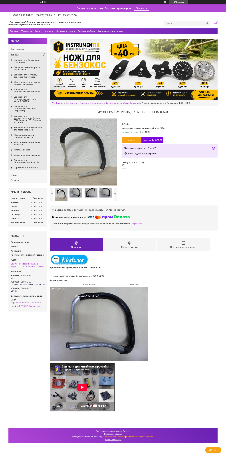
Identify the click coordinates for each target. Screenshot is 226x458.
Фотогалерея (17, 49)
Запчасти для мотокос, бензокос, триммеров (25, 75)
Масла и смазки (22, 149)
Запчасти (141, 8)
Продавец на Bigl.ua (113, 434)
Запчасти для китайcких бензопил (122, 103)
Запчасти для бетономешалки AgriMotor (27, 90)
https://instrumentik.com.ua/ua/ (26, 302)
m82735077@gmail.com (29, 306)
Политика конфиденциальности (140, 437)
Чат (215, 450)
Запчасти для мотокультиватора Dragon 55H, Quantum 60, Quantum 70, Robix (28, 119)
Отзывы (15, 180)
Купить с (147, 140)
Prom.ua (126, 431)
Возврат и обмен (86, 31)
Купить (131, 140)
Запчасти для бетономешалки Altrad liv (26, 161)
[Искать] (207, 23)
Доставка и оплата (65, 31)
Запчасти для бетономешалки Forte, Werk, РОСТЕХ (25, 99)
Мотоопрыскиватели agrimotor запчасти (24, 136)
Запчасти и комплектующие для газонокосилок (28, 128)
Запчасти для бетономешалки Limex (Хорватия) (25, 108)
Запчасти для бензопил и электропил (84, 103)
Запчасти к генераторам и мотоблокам (27, 68)
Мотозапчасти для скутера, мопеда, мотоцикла (27, 83)
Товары (25, 31)
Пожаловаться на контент (113, 437)
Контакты (48, 31)
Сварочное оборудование (27, 155)
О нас (38, 31)
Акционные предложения (110, 31)
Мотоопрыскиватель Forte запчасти (27, 143)
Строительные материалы (27, 167)
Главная (14, 31)
